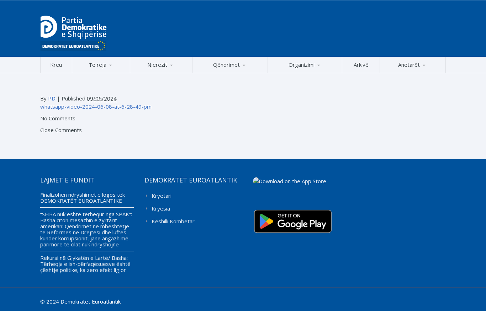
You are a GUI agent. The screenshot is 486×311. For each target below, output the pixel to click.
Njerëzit (157, 64)
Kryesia (161, 208)
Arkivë (361, 64)
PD (52, 98)
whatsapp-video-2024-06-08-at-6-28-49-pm (96, 106)
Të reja (97, 64)
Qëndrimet (226, 64)
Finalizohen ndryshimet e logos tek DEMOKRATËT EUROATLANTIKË (82, 197)
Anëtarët (409, 64)
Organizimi (302, 64)
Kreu (56, 64)
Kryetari (161, 195)
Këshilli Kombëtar (173, 221)
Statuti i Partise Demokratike (305, 72)
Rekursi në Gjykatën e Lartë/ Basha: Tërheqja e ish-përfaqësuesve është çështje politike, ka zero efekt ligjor (85, 263)
